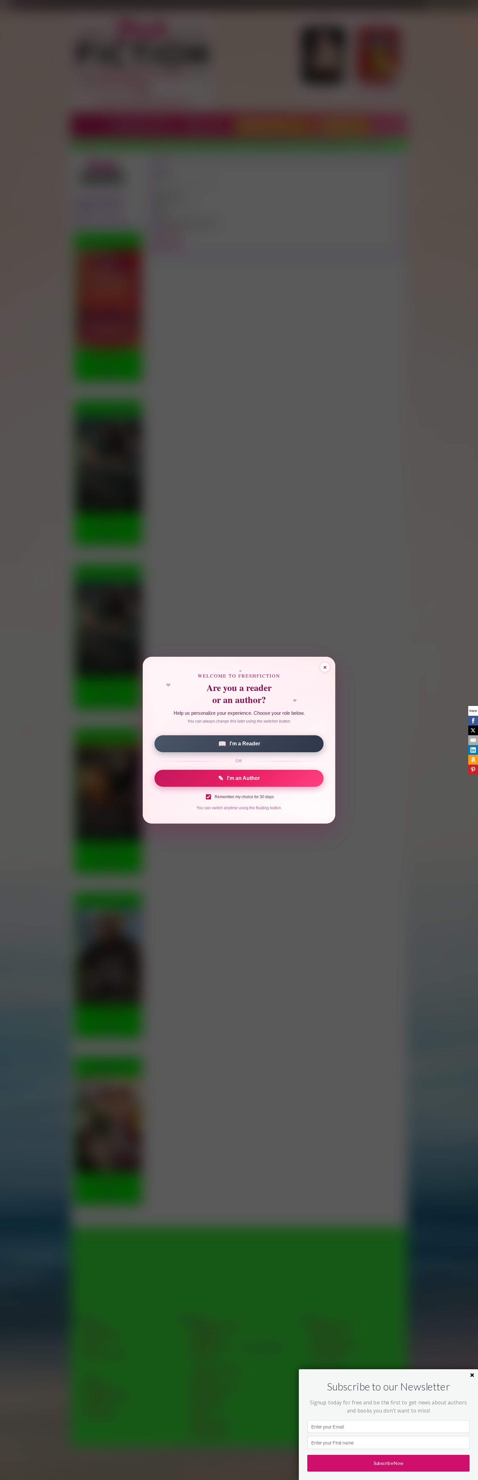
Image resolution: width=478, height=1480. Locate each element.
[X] (473, 730)
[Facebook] (473, 721)
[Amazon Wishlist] (473, 760)
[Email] (473, 740)
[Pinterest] (473, 769)
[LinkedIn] (473, 750)
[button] (388, 1387)
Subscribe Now (388, 1463)
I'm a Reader (239, 743)
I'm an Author (239, 778)
